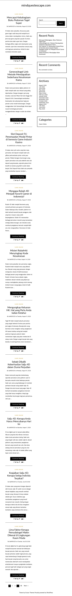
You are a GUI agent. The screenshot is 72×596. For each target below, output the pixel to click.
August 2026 (42, 85)
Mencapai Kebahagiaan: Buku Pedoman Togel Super (19, 20)
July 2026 (42, 87)
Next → (26, 585)
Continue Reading (18, 57)
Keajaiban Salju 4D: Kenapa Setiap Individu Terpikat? (19, 476)
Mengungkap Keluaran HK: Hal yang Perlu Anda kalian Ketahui (18, 310)
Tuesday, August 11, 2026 (24, 316)
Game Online (19, 14)
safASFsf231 (11, 26)
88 (21, 585)
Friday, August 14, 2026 (24, 259)
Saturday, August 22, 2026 (24, 26)
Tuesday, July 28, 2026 (24, 482)
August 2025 (42, 104)
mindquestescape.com (36, 5)
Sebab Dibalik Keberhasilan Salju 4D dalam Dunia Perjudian (18, 365)
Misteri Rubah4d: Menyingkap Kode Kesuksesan (19, 253)
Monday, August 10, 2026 (24, 370)
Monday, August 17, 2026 (24, 83)
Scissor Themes (29, 592)
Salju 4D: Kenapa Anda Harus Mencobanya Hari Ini (18, 421)
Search (41, 20)
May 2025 (42, 109)
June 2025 (42, 107)
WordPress (50, 592)
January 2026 (43, 96)
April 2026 (42, 91)
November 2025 (44, 99)
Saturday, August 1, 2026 (24, 427)
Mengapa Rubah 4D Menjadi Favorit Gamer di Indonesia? (19, 194)
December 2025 (43, 98)
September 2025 (44, 102)
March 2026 (42, 93)
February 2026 (43, 95)
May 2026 (42, 90)
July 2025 (42, 105)
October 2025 (43, 101)
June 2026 (42, 88)
